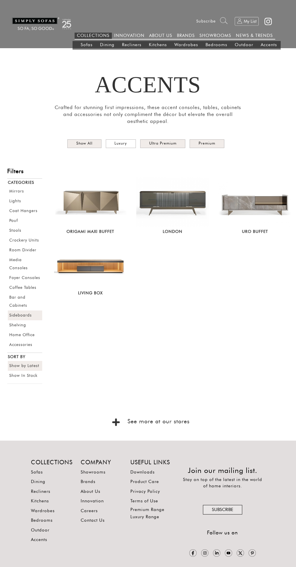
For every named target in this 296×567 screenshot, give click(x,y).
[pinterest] (252, 553)
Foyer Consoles (24, 278)
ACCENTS (148, 84)
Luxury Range (144, 517)
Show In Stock (23, 376)
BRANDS (186, 35)
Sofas (86, 45)
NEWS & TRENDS (254, 35)
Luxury (120, 143)
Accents (269, 45)
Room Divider (22, 250)
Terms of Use (144, 501)
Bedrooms (216, 45)
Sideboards (20, 315)
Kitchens (158, 45)
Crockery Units (24, 240)
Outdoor (244, 45)
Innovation (92, 501)
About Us (90, 491)
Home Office (22, 335)
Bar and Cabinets (18, 301)
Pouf (13, 221)
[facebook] (193, 553)
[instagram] (204, 553)
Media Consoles (18, 264)
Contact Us (93, 520)
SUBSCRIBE (222, 510)
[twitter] (240, 553)
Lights (15, 201)
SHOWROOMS (215, 35)
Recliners (131, 45)
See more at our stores (157, 421)
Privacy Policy (145, 491)
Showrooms (93, 472)
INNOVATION (129, 35)
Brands (88, 482)
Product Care (144, 482)
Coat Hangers (23, 211)
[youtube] (228, 553)
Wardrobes (186, 45)
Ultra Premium (163, 143)
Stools (15, 231)
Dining (107, 45)
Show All (84, 143)
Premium (207, 143)
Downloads (142, 472)
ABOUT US (160, 35)
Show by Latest (24, 366)
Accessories (20, 345)
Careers (89, 511)
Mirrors (16, 191)
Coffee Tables (22, 288)
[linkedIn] (216, 553)
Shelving (17, 325)
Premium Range (147, 510)
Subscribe (206, 21)
